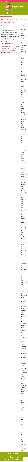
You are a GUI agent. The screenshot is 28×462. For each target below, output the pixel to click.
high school (23, 186)
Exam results (24, 145)
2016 (22, 428)
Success (23, 368)
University (23, 391)
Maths (22, 252)
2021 (22, 419)
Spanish (23, 227)
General (23, 182)
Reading (23, 301)
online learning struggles (6, 48)
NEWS (15, 13)
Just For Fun (24, 339)
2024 (22, 413)
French (22, 222)
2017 (22, 426)
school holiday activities (23, 335)
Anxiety (23, 55)
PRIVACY (22, 459)
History (22, 314)
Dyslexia (23, 112)
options (22, 284)
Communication (24, 99)
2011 (22, 438)
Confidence (23, 102)
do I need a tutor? (14, 52)
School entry (24, 330)
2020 (22, 421)
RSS (22, 450)
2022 (22, 417)
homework (23, 203)
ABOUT (10, 13)
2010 (22, 439)
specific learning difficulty (23, 357)
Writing (22, 400)
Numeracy (23, 276)
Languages (23, 316)
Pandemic (14, 48)
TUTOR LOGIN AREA (23, 1)
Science (23, 325)
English (22, 119)
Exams (22, 164)
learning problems (7, 46)
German (23, 224)
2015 (22, 430)
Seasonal (23, 344)
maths (22, 320)
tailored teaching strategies (10, 50)
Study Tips (23, 365)
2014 (22, 432)
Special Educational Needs (23, 351)
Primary (23, 295)
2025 (22, 411)
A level (22, 22)
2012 (22, 436)
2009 (22, 441)
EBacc (22, 114)
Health (22, 184)
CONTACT (19, 13)
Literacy (23, 250)
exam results (23, 170)
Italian (22, 226)
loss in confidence (15, 46)
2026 (22, 409)
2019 (22, 423)
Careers (22, 79)
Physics (22, 327)
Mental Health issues (22, 256)
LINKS (13, 459)
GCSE (22, 306)
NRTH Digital (16, 454)
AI (21, 53)
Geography (23, 310)
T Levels (23, 31)
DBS (22, 110)
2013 (22, 434)
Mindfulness (23, 263)
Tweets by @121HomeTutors (6, 16)
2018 (22, 424)
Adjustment (23, 45)
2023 (22, 415)
